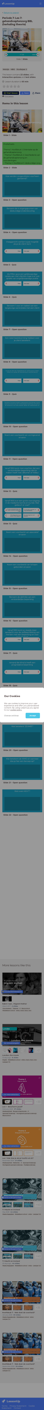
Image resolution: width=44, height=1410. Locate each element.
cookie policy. (16, 710)
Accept (33, 715)
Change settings (11, 715)
